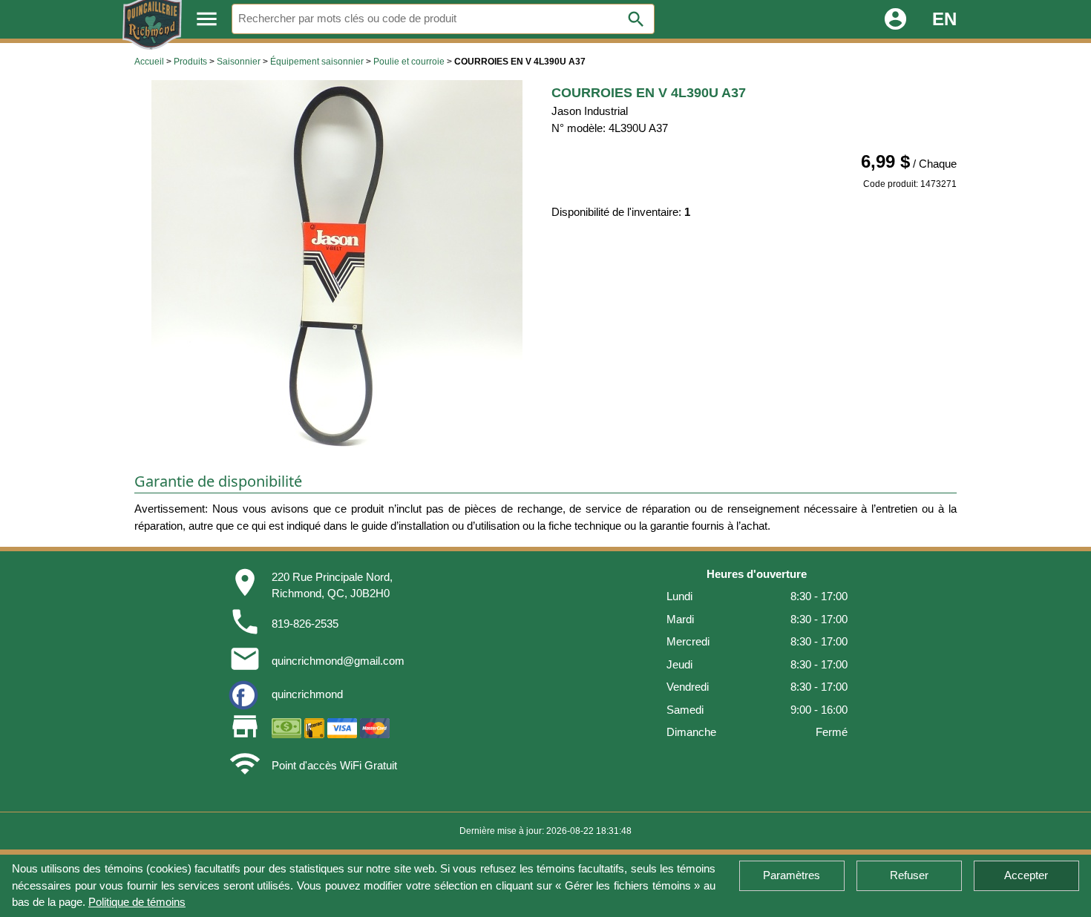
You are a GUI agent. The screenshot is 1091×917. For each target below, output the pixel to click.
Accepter (1026, 875)
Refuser (909, 875)
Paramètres (791, 875)
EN (944, 19)
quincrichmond (307, 694)
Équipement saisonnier (317, 61)
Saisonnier (239, 61)
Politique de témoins (137, 901)
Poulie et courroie (409, 61)
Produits (190, 61)
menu (207, 19)
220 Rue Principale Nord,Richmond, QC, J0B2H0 (332, 585)
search (636, 19)
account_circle (895, 19)
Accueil (149, 61)
